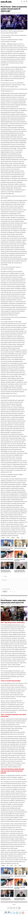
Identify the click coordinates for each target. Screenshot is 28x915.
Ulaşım (18, 537)
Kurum (8, 537)
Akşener (3, 865)
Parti (16, 865)
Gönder (4, 591)
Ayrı (7, 865)
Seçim (20, 865)
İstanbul (3, 537)
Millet (11, 865)
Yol (21, 537)
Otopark (13, 537)
